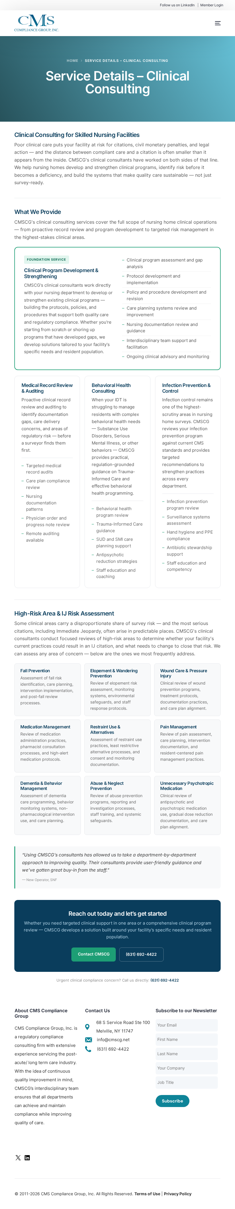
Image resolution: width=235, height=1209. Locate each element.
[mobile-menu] (212, 23)
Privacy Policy (177, 1193)
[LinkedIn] (27, 1159)
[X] (18, 1159)
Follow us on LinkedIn (177, 5)
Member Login (211, 5)
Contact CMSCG (93, 954)
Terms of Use (147, 1193)
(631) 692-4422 (141, 954)
